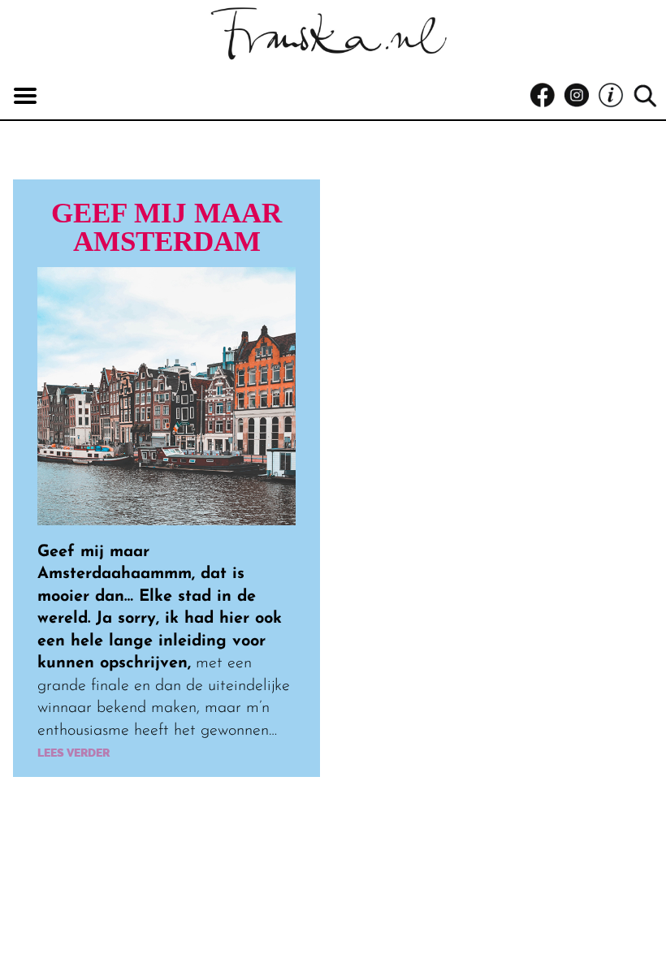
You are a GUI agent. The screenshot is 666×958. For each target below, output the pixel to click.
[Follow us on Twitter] (615, 96)
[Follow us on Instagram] (581, 96)
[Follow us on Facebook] (547, 96)
